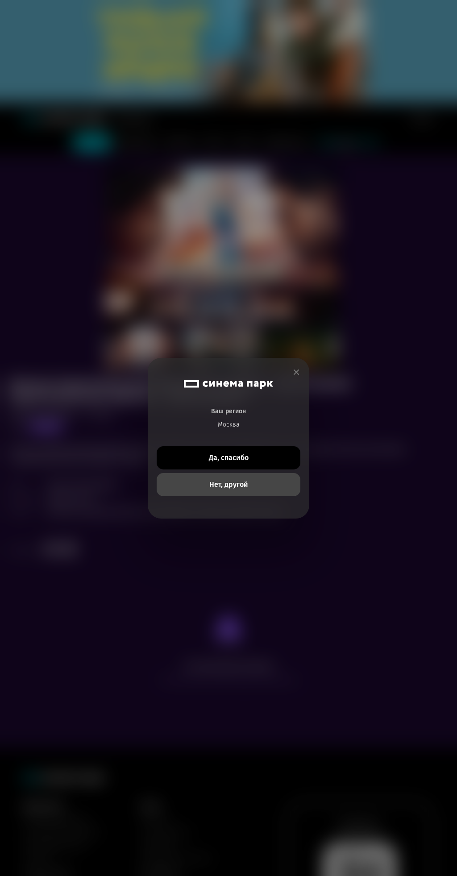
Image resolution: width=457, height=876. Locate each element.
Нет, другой (228, 484)
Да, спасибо (229, 457)
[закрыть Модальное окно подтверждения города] (296, 372)
